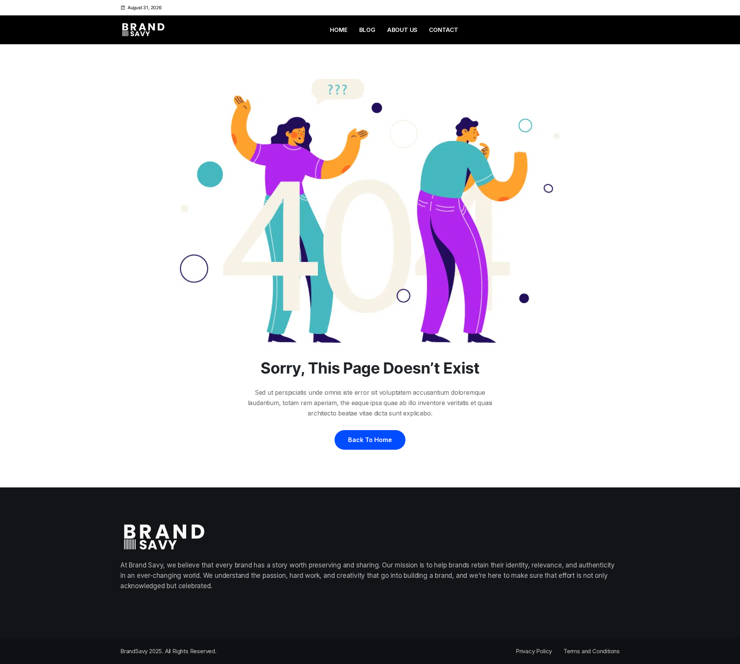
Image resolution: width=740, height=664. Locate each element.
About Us (402, 30)
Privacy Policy (534, 651)
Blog (367, 30)
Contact (443, 30)
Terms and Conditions (591, 651)
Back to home (370, 440)
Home (338, 30)
